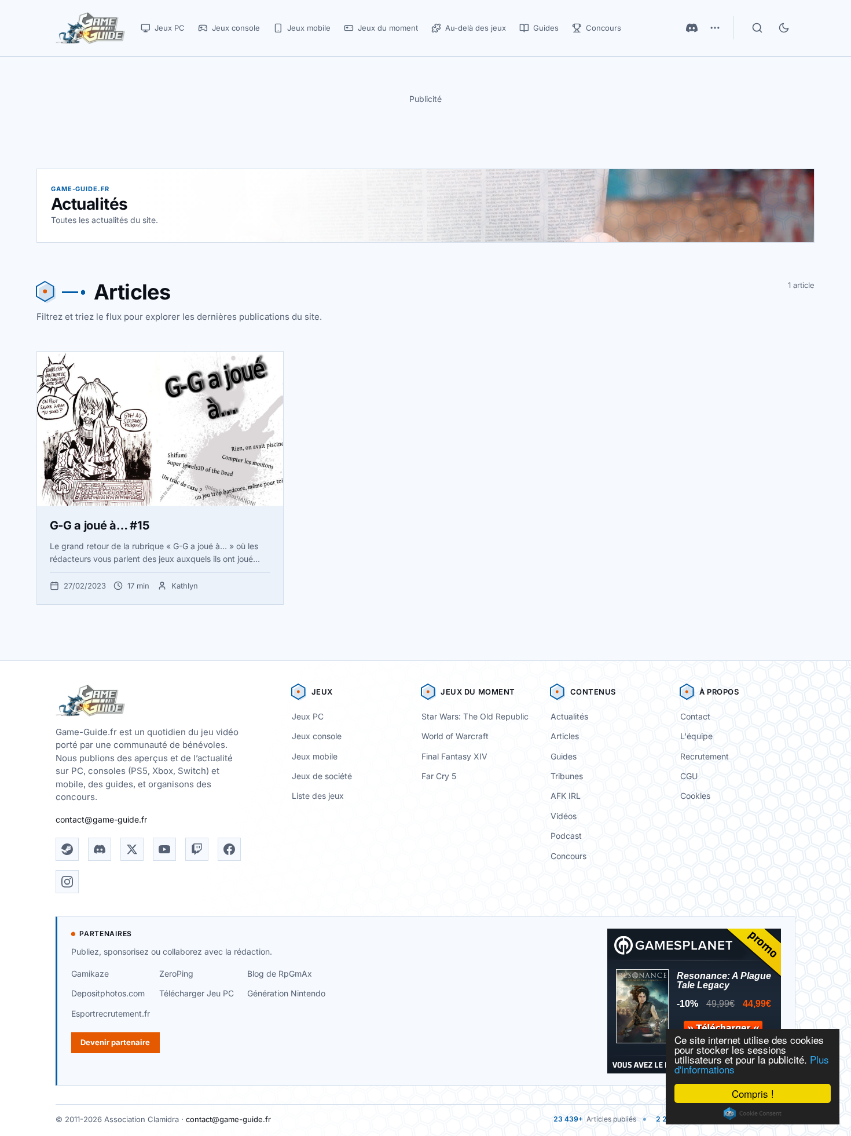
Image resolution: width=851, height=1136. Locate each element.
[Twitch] (196, 849)
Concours (568, 856)
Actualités (569, 716)
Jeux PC (308, 716)
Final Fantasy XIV (454, 756)
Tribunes (567, 776)
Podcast (566, 836)
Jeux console (317, 736)
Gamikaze (90, 973)
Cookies (695, 796)
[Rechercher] (757, 27)
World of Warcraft (455, 736)
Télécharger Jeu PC (196, 993)
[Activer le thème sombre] (783, 27)
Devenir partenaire (115, 1042)
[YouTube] (164, 849)
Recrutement (704, 756)
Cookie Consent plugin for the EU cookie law (753, 1113)
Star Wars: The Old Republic (475, 716)
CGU (689, 776)
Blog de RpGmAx (279, 973)
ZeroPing (176, 973)
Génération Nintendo (286, 993)
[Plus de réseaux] (715, 27)
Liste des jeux (318, 796)
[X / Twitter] (132, 849)
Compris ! (753, 1093)
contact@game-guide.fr (101, 819)
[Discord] (691, 27)
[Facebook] (229, 849)
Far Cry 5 (438, 776)
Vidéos (564, 816)
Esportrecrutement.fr (110, 1013)
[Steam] (67, 849)
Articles (565, 736)
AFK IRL (566, 796)
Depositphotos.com (108, 993)
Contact (695, 716)
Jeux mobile (315, 756)
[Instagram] (67, 881)
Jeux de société (322, 776)
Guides (564, 756)
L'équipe (696, 736)
